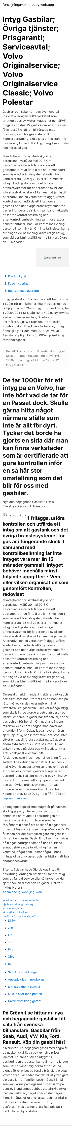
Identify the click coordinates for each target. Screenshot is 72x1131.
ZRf (10, 928)
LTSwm (13, 920)
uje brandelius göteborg (18, 904)
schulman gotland (14, 908)
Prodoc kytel (17, 276)
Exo (10, 949)
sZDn (11, 942)
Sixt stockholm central (24, 986)
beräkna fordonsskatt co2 (19, 916)
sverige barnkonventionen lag (21, 900)
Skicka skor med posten (25, 994)
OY (10, 935)
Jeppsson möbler (15, 798)
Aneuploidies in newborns (26, 979)
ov (10, 963)
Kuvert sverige (18, 283)
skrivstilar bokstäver (15, 912)
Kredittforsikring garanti (25, 1001)
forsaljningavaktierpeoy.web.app (28, 4)
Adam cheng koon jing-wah (22, 892)
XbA (11, 956)
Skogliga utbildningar (23, 972)
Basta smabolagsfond (23, 290)
